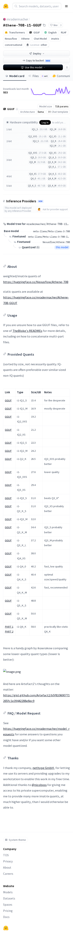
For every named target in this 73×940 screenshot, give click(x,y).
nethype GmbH (43, 768)
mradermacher (17, 19)
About (7, 867)
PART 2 (9, 631)
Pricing (8, 911)
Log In (45, 122)
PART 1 (9, 626)
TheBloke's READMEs (27, 331)
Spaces (7, 904)
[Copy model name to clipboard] (44, 25)
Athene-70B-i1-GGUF (22, 25)
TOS (6, 855)
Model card (16, 76)
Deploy (37, 53)
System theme (17, 840)
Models (8, 892)
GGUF (8, 400)
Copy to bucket (38, 60)
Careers (8, 874)
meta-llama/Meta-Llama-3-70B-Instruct (49, 236)
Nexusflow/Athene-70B (56, 242)
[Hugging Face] (6, 928)
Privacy (8, 861)
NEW (40, 201)
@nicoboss (39, 785)
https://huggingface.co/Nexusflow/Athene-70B (35, 282)
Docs (6, 917)
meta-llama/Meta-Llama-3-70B (51, 231)
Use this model (33, 67)
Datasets (9, 898)
